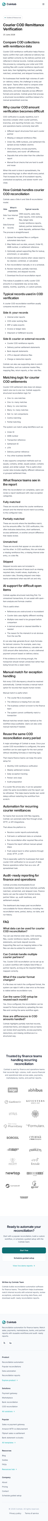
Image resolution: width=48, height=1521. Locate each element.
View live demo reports (23, 1266)
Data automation (9, 1371)
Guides (5, 1460)
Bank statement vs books (12, 1438)
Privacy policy (15, 1513)
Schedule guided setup (24, 1258)
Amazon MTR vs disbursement (15, 1429)
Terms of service (32, 1513)
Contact (5, 1491)
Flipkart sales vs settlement (13, 1433)
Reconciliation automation (12, 1362)
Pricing (5, 1487)
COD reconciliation (10, 1406)
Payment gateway (9, 1393)
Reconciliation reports (11, 1375)
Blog (4, 1455)
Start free (24, 1250)
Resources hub (8, 1469)
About (4, 1482)
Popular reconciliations (11, 1366)
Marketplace (7, 1398)
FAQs (4, 1464)
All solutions (7, 1411)
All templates (7, 1442)
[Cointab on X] (4, 1343)
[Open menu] (43, 4)
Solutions (6, 1388)
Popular (5, 1419)
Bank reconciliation (10, 1402)
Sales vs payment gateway (13, 1424)
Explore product (9, 1380)
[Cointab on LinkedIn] (10, 1343)
